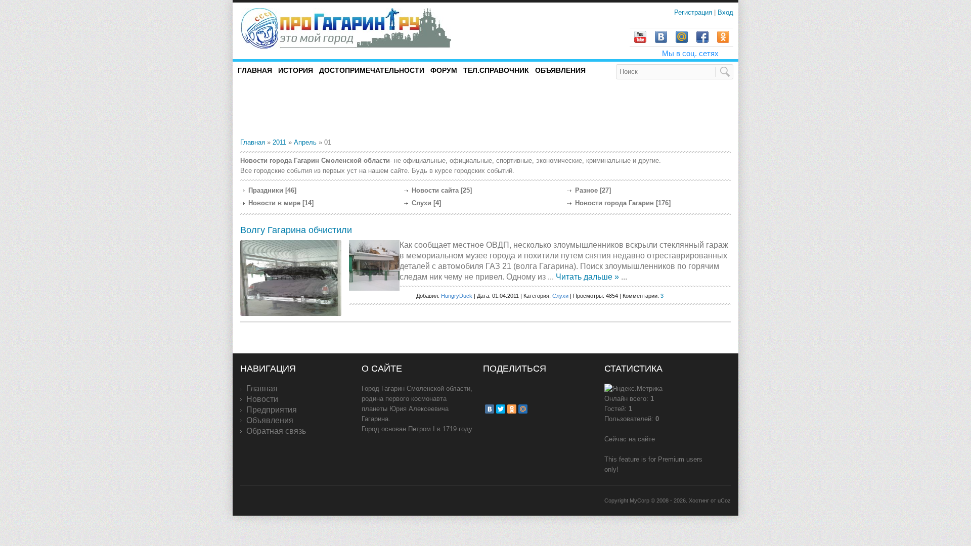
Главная (252, 142)
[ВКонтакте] (489, 409)
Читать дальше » (587, 276)
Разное (586, 190)
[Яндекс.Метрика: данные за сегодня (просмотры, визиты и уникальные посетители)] (633, 389)
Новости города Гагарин (614, 203)
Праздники (265, 190)
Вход (725, 12)
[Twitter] (500, 409)
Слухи (421, 203)
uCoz (724, 500)
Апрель (305, 142)
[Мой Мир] (522, 409)
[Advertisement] (358, 108)
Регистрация (694, 12)
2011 (279, 142)
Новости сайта (435, 190)
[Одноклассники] (511, 409)
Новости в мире (274, 203)
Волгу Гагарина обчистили (296, 230)
